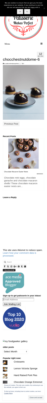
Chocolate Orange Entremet (28, 382)
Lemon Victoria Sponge (25, 368)
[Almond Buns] (25, 154)
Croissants (19, 361)
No (27, 11)
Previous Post (11, 124)
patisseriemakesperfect (12, 63)
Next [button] (42, 165)
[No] (44, 8)
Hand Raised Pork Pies (25, 375)
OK (20, 11)
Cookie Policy (8, 393)
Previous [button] (5, 165)
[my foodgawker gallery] (15, 341)
